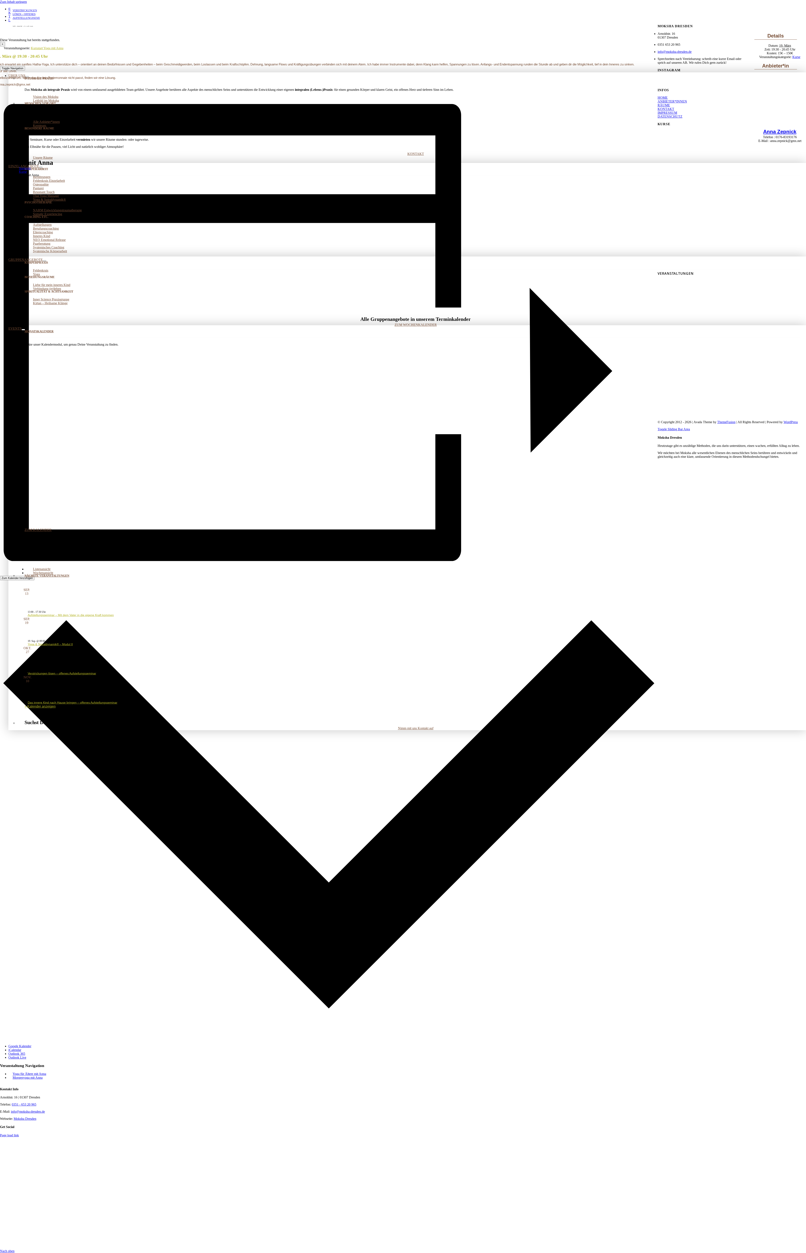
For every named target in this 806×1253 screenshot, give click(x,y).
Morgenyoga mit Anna (28, 1077)
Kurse (796, 57)
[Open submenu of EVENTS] (23, 329)
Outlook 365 (16, 1053)
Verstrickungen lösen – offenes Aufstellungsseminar (62, 673)
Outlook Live (17, 1057)
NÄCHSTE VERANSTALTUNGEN (47, 575)
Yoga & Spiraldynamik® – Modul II (50, 644)
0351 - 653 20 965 (24, 1104)
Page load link (9, 1135)
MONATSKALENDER (39, 331)
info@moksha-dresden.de (675, 51)
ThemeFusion (726, 422)
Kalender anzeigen (41, 706)
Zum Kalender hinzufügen (17, 578)
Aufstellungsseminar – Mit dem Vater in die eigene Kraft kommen (71, 615)
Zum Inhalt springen (13, 2)
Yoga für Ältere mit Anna (29, 1074)
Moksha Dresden (25, 1118)
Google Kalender (19, 1046)
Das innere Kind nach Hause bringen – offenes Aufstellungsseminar (72, 702)
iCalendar (14, 1050)
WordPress (791, 422)
